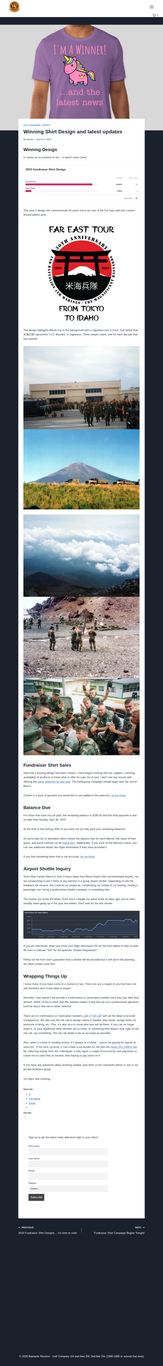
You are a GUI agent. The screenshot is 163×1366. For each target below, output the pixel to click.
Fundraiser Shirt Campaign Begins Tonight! (119, 1230)
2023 (25, 125)
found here (68, 842)
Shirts (46, 125)
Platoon (32, 1183)
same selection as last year (54, 781)
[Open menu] (151, 7)
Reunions (35, 125)
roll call (96, 1015)
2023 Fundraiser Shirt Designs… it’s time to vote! (47, 1230)
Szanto (29, 139)
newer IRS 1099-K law (123, 1046)
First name (34, 1146)
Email (31, 1170)
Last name (33, 1158)
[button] (81, 387)
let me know (118, 795)
